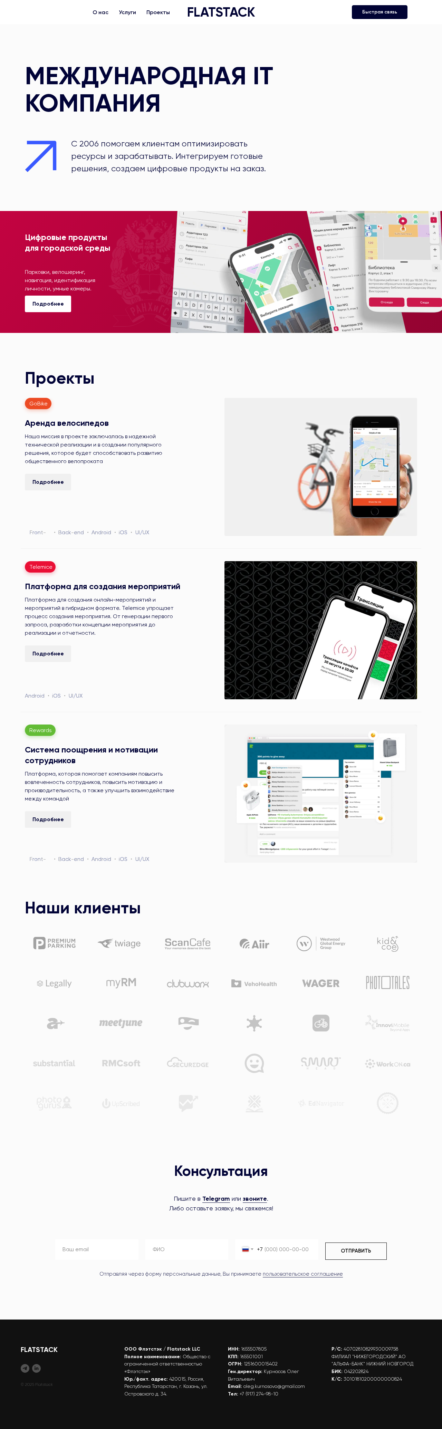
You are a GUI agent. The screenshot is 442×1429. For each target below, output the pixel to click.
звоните (255, 1198)
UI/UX (142, 532)
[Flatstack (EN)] (36, 1368)
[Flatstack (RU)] (25, 1368)
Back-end (71, 532)
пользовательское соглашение (303, 1274)
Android (101, 532)
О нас (100, 12)
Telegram (216, 1198)
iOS (123, 532)
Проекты (158, 12)
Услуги (127, 12)
